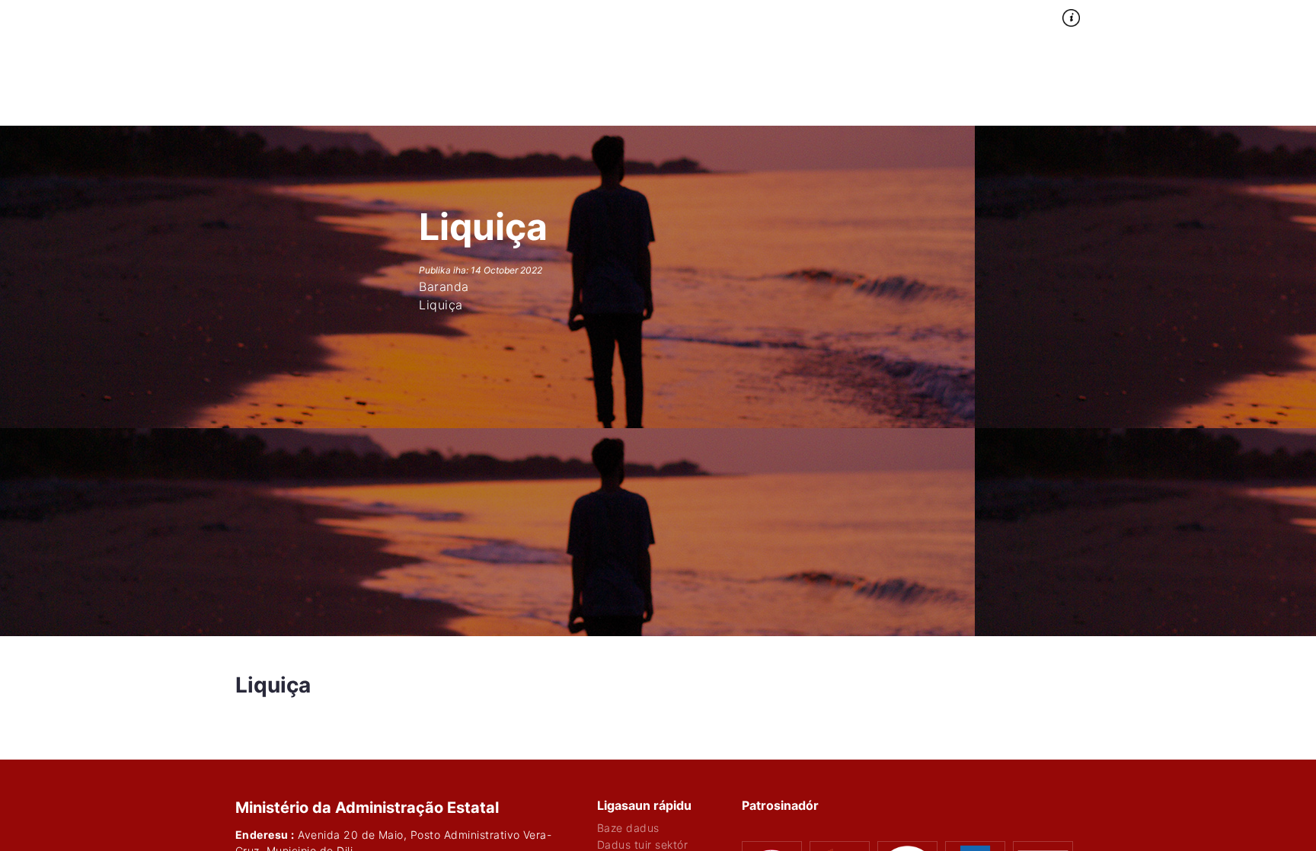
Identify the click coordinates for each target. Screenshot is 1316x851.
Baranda (850, 15)
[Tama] (1185, 14)
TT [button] (1131, 15)
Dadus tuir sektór (642, 845)
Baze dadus (628, 828)
